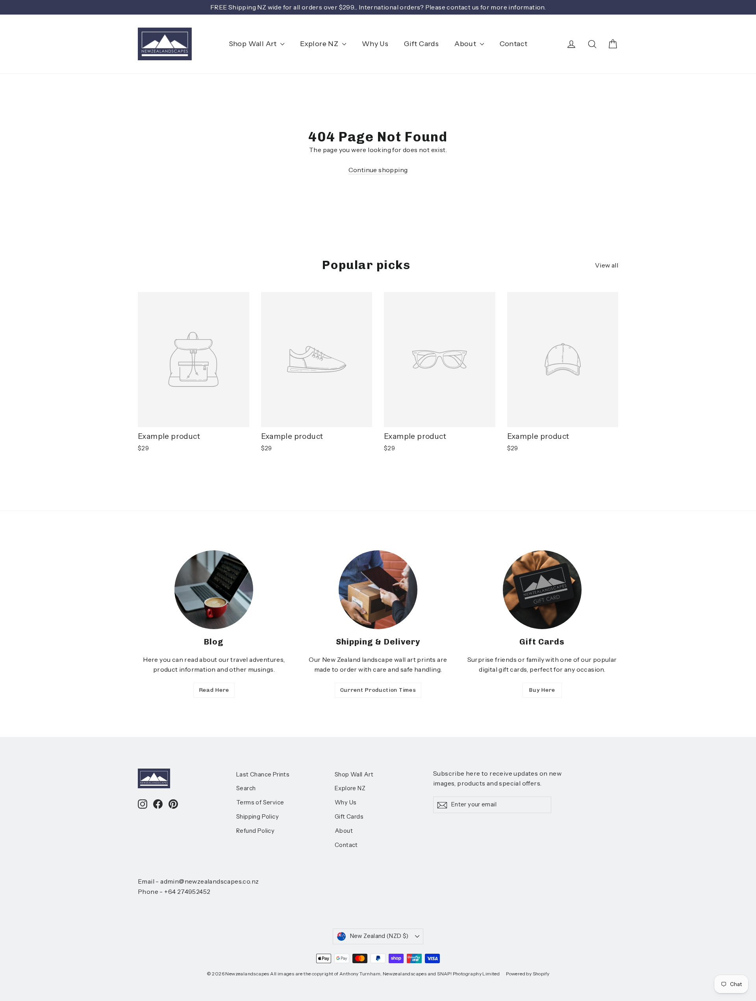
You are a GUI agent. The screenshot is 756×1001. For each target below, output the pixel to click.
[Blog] (213, 589)
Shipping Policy (257, 816)
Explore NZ (320, 43)
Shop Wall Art (254, 43)
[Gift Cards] (542, 589)
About (466, 43)
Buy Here (542, 690)
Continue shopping (378, 170)
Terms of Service (260, 802)
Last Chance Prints (262, 774)
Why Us (375, 43)
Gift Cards (421, 43)
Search (246, 788)
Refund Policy (255, 830)
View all (606, 265)
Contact (514, 43)
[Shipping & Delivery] (378, 589)
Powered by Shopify (527, 974)
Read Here (214, 690)
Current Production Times (378, 690)
